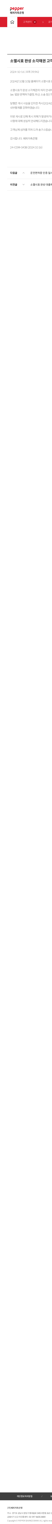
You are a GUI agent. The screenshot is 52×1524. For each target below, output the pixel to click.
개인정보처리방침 (24, 1496)
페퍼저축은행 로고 (17, 11)
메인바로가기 (12, 22)
